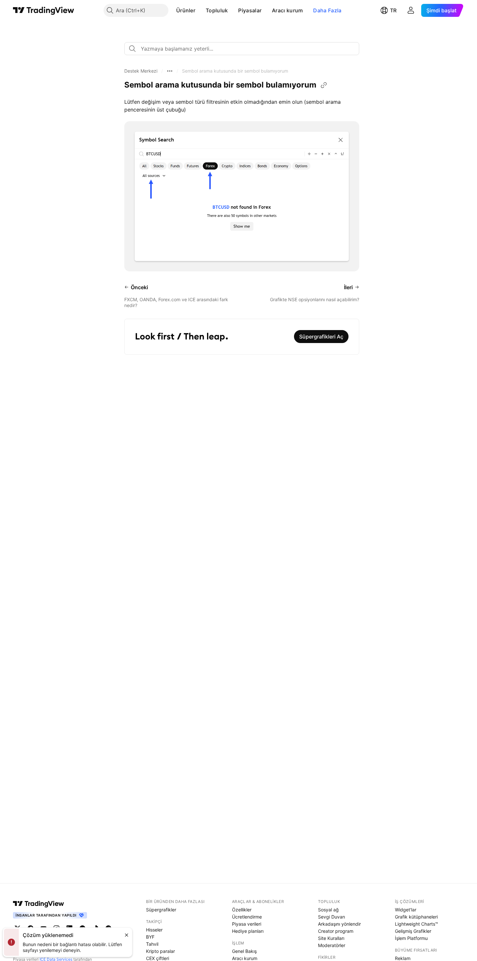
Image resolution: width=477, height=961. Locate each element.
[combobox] (241, 48)
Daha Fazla (327, 10)
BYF (150, 937)
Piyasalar (250, 10)
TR (393, 10)
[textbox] (244, 48)
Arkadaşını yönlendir (339, 924)
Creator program (335, 931)
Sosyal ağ (328, 909)
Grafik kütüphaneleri (416, 916)
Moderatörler (331, 945)
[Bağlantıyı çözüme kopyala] (324, 85)
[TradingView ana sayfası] (43, 10)
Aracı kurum (287, 10)
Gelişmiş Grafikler (413, 931)
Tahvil (152, 944)
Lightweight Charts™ (416, 924)
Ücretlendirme (247, 916)
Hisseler (154, 929)
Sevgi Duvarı (331, 916)
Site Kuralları (331, 938)
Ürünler (185, 10)
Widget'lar (405, 909)
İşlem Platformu (411, 938)
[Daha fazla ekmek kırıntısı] (170, 71)
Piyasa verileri (246, 924)
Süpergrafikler (161, 909)
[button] (200, 10)
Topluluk (217, 10)
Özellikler (241, 909)
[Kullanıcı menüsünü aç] (410, 10)
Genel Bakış (244, 951)
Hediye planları (247, 931)
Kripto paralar (160, 951)
